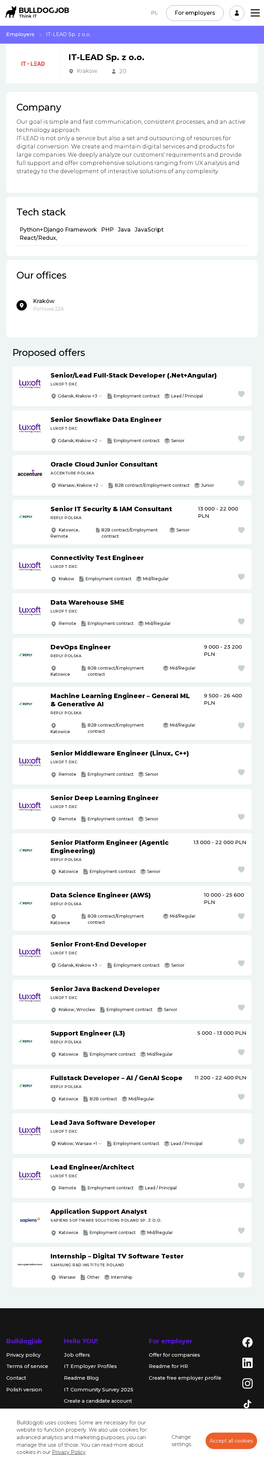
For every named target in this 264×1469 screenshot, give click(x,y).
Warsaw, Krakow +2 (78, 485)
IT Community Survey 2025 (98, 1390)
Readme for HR (168, 1366)
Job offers (77, 1355)
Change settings (181, 1441)
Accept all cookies (231, 1441)
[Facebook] (247, 1342)
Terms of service (27, 1366)
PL (154, 13)
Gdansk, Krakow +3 (77, 396)
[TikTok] (247, 1403)
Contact (16, 1378)
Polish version (24, 1390)
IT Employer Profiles (90, 1366)
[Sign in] (236, 13)
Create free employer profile (185, 1378)
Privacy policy (23, 1355)
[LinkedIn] (247, 1362)
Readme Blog (81, 1378)
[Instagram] (247, 1383)
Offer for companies (174, 1355)
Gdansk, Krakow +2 (77, 440)
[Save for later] (241, 394)
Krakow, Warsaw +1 (77, 1143)
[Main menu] (255, 13)
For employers (195, 13)
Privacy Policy (69, 1452)
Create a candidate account (98, 1401)
